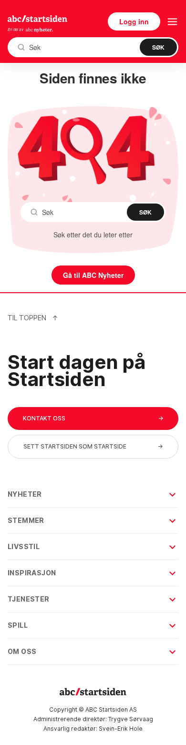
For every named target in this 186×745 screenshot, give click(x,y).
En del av (15, 29)
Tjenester (29, 599)
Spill (18, 625)
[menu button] (172, 22)
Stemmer (26, 520)
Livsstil (24, 546)
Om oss (22, 651)
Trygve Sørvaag (130, 719)
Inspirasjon (32, 573)
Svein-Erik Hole (121, 728)
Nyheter (25, 494)
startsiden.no (37, 18)
